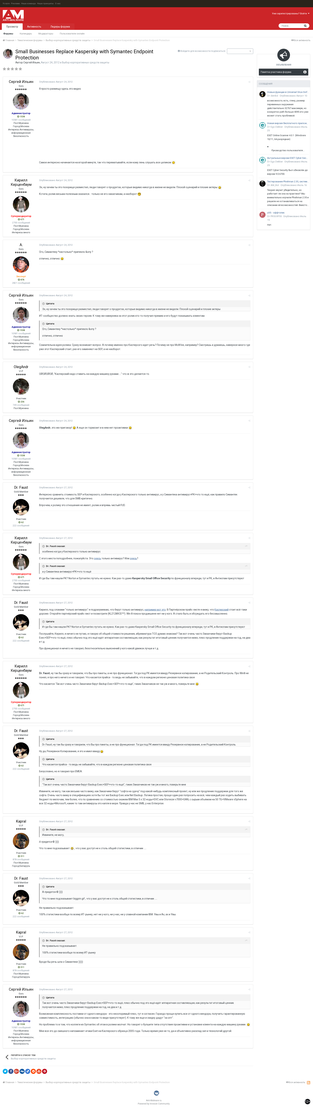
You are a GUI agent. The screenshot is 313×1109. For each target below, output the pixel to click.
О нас (58, 3)
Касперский (221, 609)
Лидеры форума (60, 26)
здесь (97, 558)
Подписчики (236, 51)
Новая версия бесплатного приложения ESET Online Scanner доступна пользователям (288, 123)
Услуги (6, 3)
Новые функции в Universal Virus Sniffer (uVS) (288, 92)
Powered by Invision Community (154, 1103)
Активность (34, 26)
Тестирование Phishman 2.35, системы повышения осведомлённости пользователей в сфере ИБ (288, 181)
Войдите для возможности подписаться (202, 51)
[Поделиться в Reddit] (33, 1071)
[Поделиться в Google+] (16, 1071)
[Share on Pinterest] (44, 1071)
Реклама (15, 3)
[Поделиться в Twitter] (5, 1071)
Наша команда (28, 3)
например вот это (155, 609)
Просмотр (12, 26)
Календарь (26, 33)
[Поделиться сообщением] (249, 82)
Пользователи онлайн (72, 33)
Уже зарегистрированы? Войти (290, 13)
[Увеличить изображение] (173, 162)
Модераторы (45, 33)
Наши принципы (45, 3)
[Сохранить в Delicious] (27, 1071)
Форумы (8, 33)
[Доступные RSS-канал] (308, 1083)
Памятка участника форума (276, 72)
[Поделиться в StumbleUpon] (38, 1071)
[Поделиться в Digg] (22, 1071)
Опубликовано (56, 81)
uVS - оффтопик (276, 212)
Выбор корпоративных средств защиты (85, 62)
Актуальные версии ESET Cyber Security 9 (288, 158)
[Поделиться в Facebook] (10, 1071)
